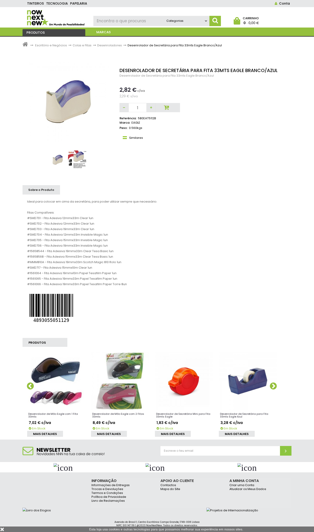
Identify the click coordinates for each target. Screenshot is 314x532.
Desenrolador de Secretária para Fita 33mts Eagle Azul (244, 415)
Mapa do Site (170, 489)
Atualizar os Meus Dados (247, 489)
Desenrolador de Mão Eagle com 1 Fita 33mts (53, 415)
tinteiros (35, 3)
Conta (283, 3)
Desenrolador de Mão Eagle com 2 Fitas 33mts (118, 415)
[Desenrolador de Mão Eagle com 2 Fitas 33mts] (120, 381)
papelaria (78, 3)
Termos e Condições (107, 493)
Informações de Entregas (110, 485)
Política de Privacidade (108, 497)
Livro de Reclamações (108, 501)
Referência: (128, 118)
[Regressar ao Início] (25, 45)
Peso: (124, 127)
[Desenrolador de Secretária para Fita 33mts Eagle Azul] (248, 381)
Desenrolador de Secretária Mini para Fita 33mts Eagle (183, 415)
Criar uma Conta (241, 485)
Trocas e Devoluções (107, 489)
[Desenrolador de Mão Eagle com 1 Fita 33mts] (56, 381)
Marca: (125, 122)
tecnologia (57, 3)
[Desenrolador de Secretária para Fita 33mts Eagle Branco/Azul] (58, 160)
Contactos (168, 485)
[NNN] (56, 17)
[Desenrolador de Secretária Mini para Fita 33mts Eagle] (184, 381)
